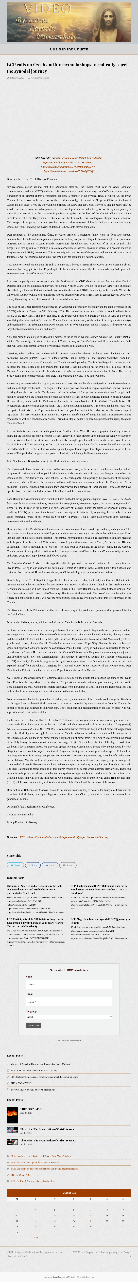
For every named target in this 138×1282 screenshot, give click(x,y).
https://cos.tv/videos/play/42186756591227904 (67, 162)
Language (31, 1011)
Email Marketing (63, 1040)
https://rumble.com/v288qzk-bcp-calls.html (79, 158)
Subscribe (33, 1025)
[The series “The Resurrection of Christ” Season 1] (12, 1130)
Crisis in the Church (40, 77)
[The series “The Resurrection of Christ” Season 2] (12, 1142)
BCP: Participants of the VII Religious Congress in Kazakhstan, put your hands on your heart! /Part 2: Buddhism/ (99, 889)
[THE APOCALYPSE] (12, 1115)
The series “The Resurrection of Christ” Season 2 (48, 1140)
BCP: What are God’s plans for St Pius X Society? (35, 1070)
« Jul (36, 1237)
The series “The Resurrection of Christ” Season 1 (47, 1129)
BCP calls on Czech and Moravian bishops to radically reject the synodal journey (64, 837)
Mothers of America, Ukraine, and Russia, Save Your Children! (41, 1064)
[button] (129, 21)
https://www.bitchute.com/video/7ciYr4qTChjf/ (69, 171)
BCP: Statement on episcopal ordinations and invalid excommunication (44, 1076)
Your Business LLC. (61, 1276)
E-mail (29, 994)
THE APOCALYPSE (21, 1083)
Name (29, 976)
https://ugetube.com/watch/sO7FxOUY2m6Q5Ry (68, 167)
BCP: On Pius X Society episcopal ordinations (33, 1089)
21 (91, 1221)
